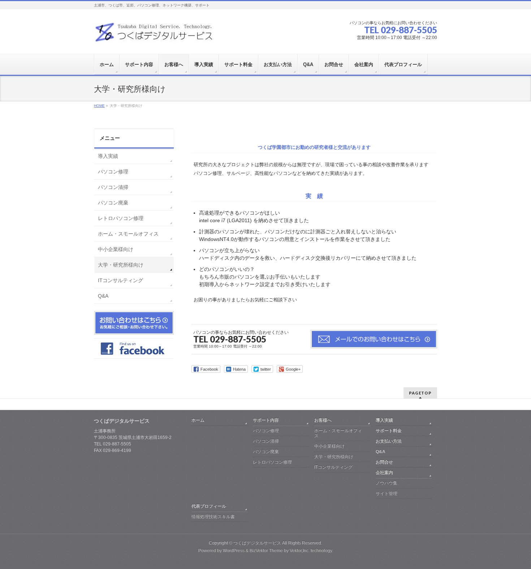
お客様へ (323, 420)
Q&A (103, 296)
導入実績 (108, 156)
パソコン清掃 (113, 187)
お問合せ (384, 462)
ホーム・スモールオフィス (128, 234)
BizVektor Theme (266, 550)
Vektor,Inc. (300, 550)
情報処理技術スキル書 (213, 516)
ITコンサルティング (120, 280)
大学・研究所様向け (120, 265)
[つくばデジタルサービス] (154, 35)
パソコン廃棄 (113, 203)
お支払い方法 (389, 441)
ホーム (197, 420)
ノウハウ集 (386, 483)
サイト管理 (386, 493)
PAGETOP (420, 393)
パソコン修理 (113, 171)
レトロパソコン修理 (120, 218)
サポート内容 (266, 420)
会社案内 (384, 472)
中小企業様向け (115, 249)
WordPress (234, 550)
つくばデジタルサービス (257, 543)
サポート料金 (389, 430)
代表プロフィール (208, 506)
